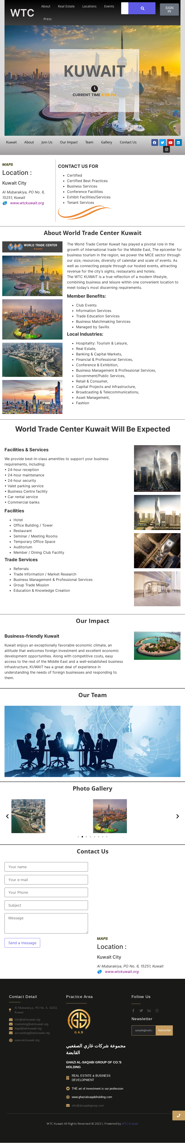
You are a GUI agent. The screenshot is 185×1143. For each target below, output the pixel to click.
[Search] (142, 8)
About (45, 6)
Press (48, 19)
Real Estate (66, 6)
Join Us (47, 142)
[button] (7, 816)
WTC (22, 13)
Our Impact (69, 142)
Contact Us (128, 142)
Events (109, 6)
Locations (89, 6)
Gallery (106, 142)
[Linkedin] (178, 142)
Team (89, 142)
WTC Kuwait (130, 1124)
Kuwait (11, 142)
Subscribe (164, 1030)
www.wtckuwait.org (27, 203)
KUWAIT (94, 70)
